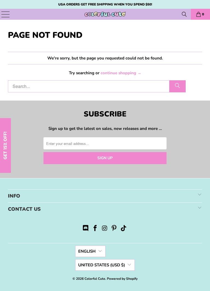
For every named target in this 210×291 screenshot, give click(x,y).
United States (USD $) (101, 265)
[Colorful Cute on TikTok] (124, 229)
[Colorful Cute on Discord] (86, 229)
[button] (5, 145)
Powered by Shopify (122, 278)
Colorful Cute (94, 278)
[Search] (184, 14)
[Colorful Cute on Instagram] (105, 229)
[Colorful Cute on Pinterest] (114, 229)
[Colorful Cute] (105, 14)
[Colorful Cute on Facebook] (95, 229)
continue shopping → (121, 73)
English (87, 251)
